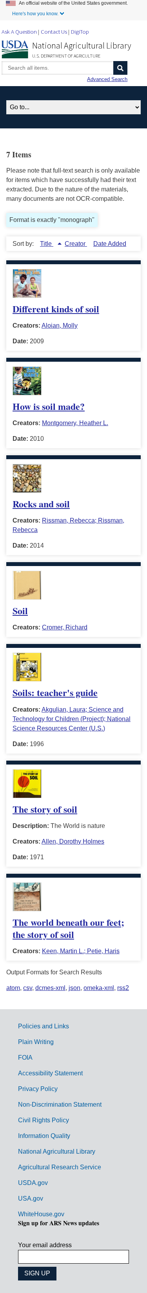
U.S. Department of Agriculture (66, 56)
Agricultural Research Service (59, 1167)
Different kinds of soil (56, 309)
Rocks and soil (41, 503)
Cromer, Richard (64, 627)
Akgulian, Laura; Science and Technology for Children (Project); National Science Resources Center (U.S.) (72, 719)
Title (46, 243)
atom (13, 988)
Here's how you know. (35, 13)
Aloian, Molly (60, 325)
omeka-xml (98, 988)
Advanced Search (107, 79)
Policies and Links (43, 1026)
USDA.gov (33, 1182)
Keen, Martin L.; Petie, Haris (81, 951)
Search (120, 68)
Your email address (45, 1245)
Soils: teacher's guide (55, 692)
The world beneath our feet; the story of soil (68, 928)
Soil (20, 610)
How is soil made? (49, 406)
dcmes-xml (50, 988)
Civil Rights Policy (43, 1120)
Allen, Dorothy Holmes (73, 841)
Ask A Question (19, 31)
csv (27, 988)
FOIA (25, 1057)
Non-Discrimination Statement (60, 1104)
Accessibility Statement (50, 1073)
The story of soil (45, 809)
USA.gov (30, 1198)
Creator (76, 243)
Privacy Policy (38, 1089)
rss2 (123, 988)
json (74, 988)
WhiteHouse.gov (41, 1214)
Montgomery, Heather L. (75, 423)
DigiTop (80, 31)
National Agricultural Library (81, 45)
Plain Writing (36, 1042)
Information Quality (44, 1136)
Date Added (109, 243)
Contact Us (54, 31)
